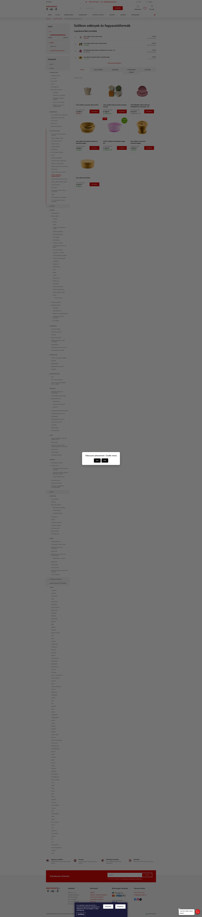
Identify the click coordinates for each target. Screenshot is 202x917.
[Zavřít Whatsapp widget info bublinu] (179, 909)
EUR (105, 460)
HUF (97, 460)
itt (83, 910)
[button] (197, 911)
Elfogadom (120, 906)
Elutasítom (108, 906)
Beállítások (81, 914)
